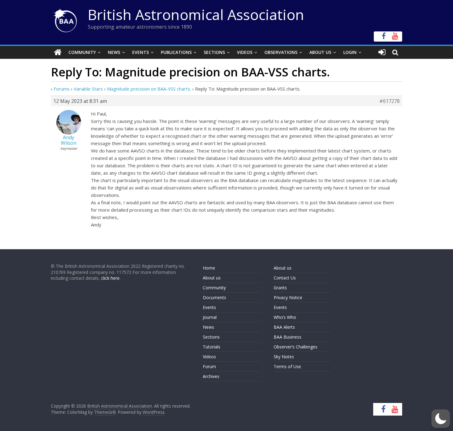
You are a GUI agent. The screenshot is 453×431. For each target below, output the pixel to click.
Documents (214, 297)
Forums (62, 89)
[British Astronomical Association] (58, 52)
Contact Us (285, 278)
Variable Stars (88, 89)
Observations (280, 52)
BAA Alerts (284, 327)
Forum (209, 366)
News (114, 52)
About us (212, 278)
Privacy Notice (288, 297)
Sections (214, 52)
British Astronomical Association (196, 14)
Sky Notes (284, 357)
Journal (210, 317)
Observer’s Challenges (295, 347)
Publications (176, 52)
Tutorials (211, 347)
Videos (244, 52)
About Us (320, 52)
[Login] (382, 52)
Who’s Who (285, 317)
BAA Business (287, 337)
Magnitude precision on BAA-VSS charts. (149, 89)
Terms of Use (287, 366)
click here (110, 278)
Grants (280, 288)
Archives (211, 376)
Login (350, 52)
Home (209, 268)
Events (140, 52)
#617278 (389, 101)
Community (82, 52)
